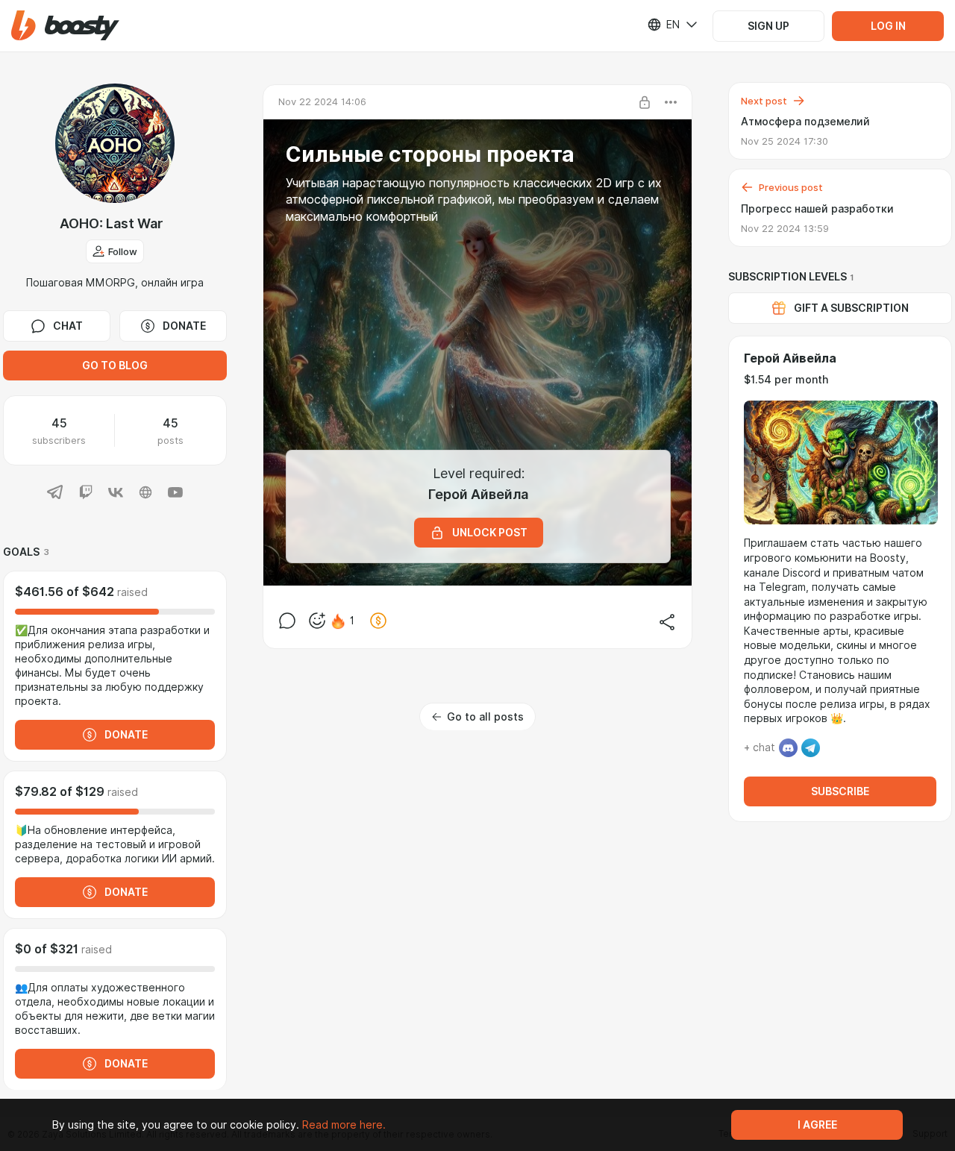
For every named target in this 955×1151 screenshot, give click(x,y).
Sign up (768, 26)
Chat (68, 326)
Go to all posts (485, 717)
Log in (888, 26)
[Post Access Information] (644, 102)
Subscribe (840, 791)
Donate (184, 326)
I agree (817, 1125)
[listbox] (663, 24)
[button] (65, 25)
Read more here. (344, 1125)
